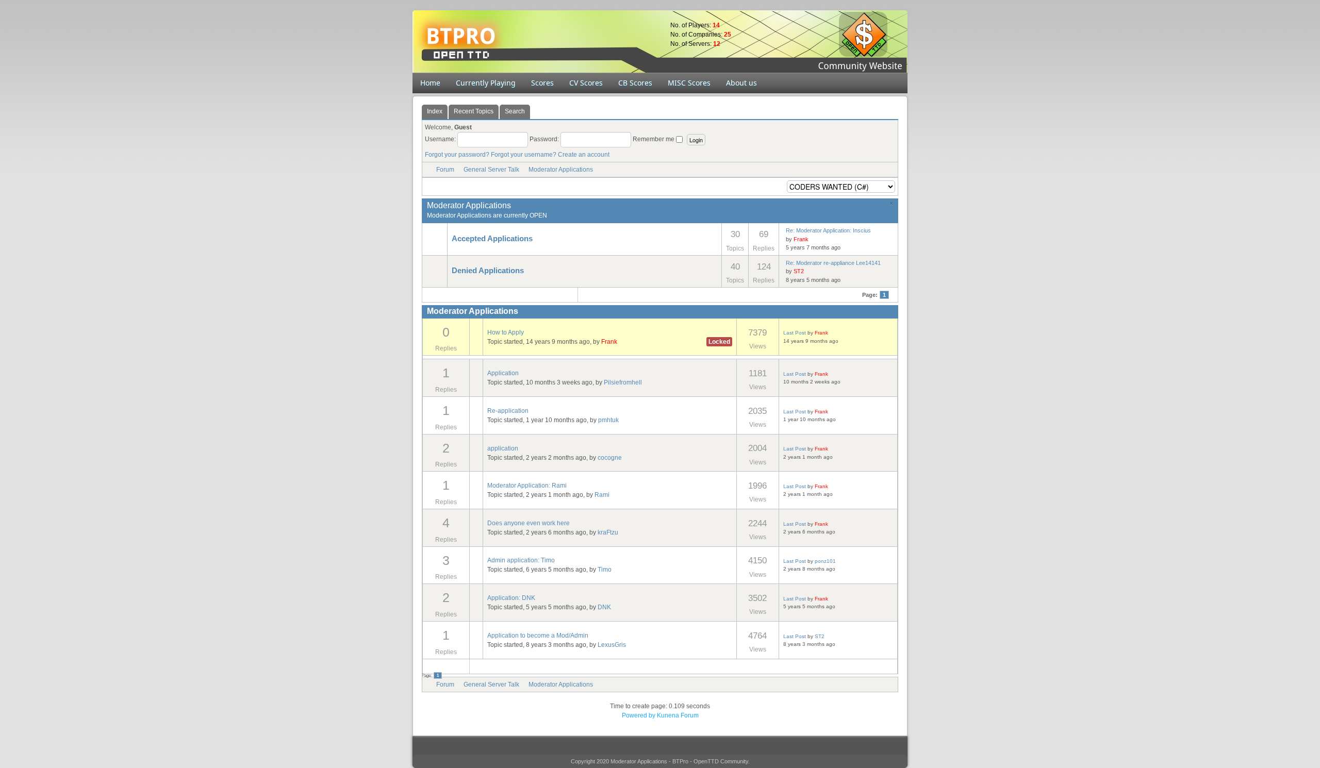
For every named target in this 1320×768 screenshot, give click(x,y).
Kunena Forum (678, 715)
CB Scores (635, 83)
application (502, 448)
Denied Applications (488, 270)
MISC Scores (689, 83)
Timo (605, 569)
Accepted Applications (492, 239)
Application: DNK (511, 598)
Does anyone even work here (528, 523)
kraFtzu (608, 532)
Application (503, 373)
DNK (604, 607)
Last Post (794, 333)
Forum (445, 169)
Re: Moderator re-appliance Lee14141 (833, 263)
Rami (602, 494)
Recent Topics (473, 111)
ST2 (799, 271)
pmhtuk (608, 420)
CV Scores (586, 83)
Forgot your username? (523, 154)
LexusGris (612, 644)
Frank (801, 239)
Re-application (508, 410)
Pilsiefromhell (623, 382)
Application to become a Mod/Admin (537, 635)
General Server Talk (491, 169)
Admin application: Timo (521, 560)
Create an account (583, 154)
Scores (542, 83)
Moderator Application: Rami (527, 485)
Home (430, 83)
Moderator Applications (561, 169)
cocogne (610, 457)
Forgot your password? (457, 154)
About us (741, 83)
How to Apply (505, 332)
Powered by (638, 715)
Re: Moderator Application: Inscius (828, 230)
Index (434, 111)
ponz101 (825, 561)
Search (515, 111)
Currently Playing (486, 83)
